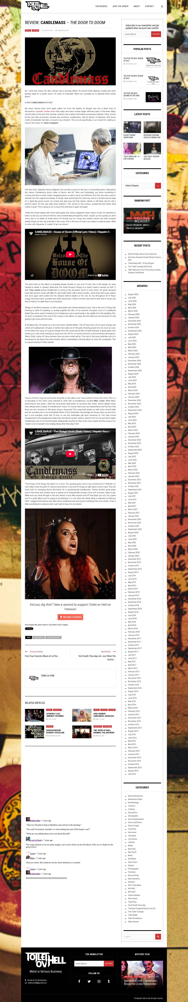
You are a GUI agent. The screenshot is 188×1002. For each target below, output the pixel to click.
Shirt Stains (132, 898)
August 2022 (133, 453)
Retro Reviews (134, 879)
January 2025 (133, 357)
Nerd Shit (131, 849)
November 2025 (134, 324)
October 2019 (133, 566)
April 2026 (132, 308)
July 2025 (132, 337)
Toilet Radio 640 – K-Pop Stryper (141, 263)
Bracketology (133, 803)
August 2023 (133, 413)
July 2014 (132, 774)
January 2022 (133, 476)
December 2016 (134, 678)
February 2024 (134, 394)
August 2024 (133, 374)
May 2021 (132, 503)
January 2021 (133, 516)
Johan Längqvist (53, 637)
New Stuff (57, 710)
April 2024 (132, 387)
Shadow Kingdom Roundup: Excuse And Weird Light (55, 732)
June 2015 (132, 738)
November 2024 (134, 364)
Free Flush (132, 829)
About (137, 6)
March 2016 (133, 708)
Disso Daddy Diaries (136, 819)
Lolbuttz (131, 842)
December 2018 (134, 599)
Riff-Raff (131, 892)
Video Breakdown (135, 918)
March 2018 (133, 628)
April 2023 (132, 427)
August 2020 (133, 533)
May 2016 (132, 701)
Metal (28, 30)
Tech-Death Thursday (137, 905)
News (130, 855)
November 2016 (134, 681)
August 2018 (133, 612)
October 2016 (133, 685)
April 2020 (132, 546)
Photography (133, 869)
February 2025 (134, 354)
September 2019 (135, 569)
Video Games (133, 922)
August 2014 (133, 771)
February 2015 (134, 751)
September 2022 (135, 450)
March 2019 (133, 589)
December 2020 (134, 519)
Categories (101, 6)
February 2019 (134, 592)
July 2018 (132, 615)
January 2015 (133, 754)
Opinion (104, 710)
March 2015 (133, 748)
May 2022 (132, 463)
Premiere (132, 872)
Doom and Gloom (135, 822)
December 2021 (134, 480)
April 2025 (132, 347)
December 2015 (134, 718)
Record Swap (133, 875)
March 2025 (133, 351)
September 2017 (135, 648)
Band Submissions (135, 796)
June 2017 (132, 658)
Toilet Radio (132, 915)
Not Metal (143, 221)
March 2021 (133, 509)
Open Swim (107, 726)
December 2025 (134, 321)
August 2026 (133, 294)
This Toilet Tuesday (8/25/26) (140, 267)
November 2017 (134, 642)
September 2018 (135, 609)
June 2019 (132, 579)
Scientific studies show (45, 111)
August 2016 (133, 691)
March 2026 (133, 311)
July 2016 (132, 695)
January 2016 (133, 714)
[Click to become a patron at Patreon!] (70, 617)
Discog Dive (132, 812)
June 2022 (132, 460)
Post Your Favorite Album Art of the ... (42, 656)
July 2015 (132, 734)
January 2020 (133, 556)
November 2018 (134, 602)
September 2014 (135, 768)
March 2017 (133, 668)
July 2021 (132, 496)
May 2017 (132, 662)
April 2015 (132, 744)
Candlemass (38, 637)
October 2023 (133, 407)
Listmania (132, 836)
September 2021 (135, 490)
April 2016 (132, 705)
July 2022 (132, 457)
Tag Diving (132, 902)
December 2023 (134, 400)
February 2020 (134, 552)
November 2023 (134, 404)
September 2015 (135, 728)
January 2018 (133, 635)
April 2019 (132, 586)
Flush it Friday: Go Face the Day (142, 228)
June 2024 (132, 380)
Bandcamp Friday (135, 799)
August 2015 (133, 731)
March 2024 (133, 390)
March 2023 (133, 430)
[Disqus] (70, 783)
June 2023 (132, 420)
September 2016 (135, 688)
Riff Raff (131, 889)
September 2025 (135, 331)
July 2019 (132, 576)
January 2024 (133, 397)
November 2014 (134, 761)
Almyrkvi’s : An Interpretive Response (140, 980)
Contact (149, 6)
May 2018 (132, 622)
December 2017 (134, 638)
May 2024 (132, 384)
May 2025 (132, 344)
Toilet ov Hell (48, 30)
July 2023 (132, 417)
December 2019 (134, 559)
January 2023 (133, 437)
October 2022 (133, 447)
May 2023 (132, 423)
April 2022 (132, 466)
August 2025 (133, 334)
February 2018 (134, 632)
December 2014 (134, 758)
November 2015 (134, 721)
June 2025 (132, 341)
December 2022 (134, 440)
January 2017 (133, 675)
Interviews (132, 832)
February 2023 (134, 433)
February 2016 (134, 711)
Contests (131, 806)
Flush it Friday (132, 221)
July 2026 (132, 298)
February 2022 (134, 473)
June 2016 (132, 698)
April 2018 (132, 625)
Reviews (35, 30)
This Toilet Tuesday (136, 912)
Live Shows (132, 839)
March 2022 (133, 470)
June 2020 (132, 539)
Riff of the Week (134, 885)
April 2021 (132, 506)
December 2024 (134, 361)
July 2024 (132, 377)
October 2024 (133, 367)
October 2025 (133, 327)
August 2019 (133, 572)
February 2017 (134, 672)
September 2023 (135, 410)
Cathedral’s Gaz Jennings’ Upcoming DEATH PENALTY (55, 716)
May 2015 (132, 741)
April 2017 (132, 665)
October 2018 (133, 605)
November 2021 (134, 483)
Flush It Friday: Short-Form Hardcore (130, 137)
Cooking (131, 809)
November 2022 (134, 443)
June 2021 (132, 499)
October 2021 (133, 486)
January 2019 (133, 595)
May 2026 (132, 304)
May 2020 (132, 543)
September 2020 (135, 529)
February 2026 (134, 314)
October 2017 (133, 645)
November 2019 (134, 562)
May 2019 (132, 582)
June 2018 (132, 619)
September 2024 (135, 371)
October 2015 (133, 724)
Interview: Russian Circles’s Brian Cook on (152, 137)
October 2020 (133, 526)
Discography (133, 816)
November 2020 (134, 523)
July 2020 (132, 536)
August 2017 (133, 652)
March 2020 (133, 549)
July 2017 (132, 655)
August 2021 (133, 493)
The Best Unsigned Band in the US (141, 908)
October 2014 (133, 764)
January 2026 (133, 317)
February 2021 (134, 513)
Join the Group (120, 6)
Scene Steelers (134, 895)
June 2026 (132, 301)
